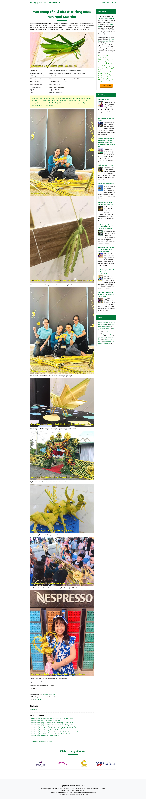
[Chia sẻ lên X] (38, 700)
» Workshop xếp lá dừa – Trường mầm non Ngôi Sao (45, 720)
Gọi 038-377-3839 (104, 2)
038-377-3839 (107, 85)
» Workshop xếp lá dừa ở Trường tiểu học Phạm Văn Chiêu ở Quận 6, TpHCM (52, 724)
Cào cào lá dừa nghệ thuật (106, 183)
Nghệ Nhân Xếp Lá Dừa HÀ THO (47, 2)
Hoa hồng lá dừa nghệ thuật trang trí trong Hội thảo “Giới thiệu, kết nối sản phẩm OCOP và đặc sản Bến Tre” (106, 142)
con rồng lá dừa (79, 100)
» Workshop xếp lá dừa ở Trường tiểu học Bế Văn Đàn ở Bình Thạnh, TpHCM (52, 722)
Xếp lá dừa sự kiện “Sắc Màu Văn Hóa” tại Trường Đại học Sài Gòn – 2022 (106, 271)
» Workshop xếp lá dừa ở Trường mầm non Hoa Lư (44, 730)
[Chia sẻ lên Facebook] (35, 700)
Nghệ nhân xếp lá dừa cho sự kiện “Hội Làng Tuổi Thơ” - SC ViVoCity (106, 294)
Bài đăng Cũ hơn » (46, 741)
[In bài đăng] (43, 700)
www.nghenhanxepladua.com (64, 792)
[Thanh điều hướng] (31, 2)
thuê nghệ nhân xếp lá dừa (106, 18)
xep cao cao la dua (103, 322)
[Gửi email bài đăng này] (40, 700)
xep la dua (109, 336)
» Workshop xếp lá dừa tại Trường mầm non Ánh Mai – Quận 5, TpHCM (50, 734)
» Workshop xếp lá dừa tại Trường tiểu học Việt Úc (44, 735)
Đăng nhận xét (34, 709)
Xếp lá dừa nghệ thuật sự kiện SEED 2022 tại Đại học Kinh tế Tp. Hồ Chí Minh (106, 226)
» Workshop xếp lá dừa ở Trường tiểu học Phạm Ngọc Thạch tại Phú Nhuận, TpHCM (54, 726)
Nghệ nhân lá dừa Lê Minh (105, 165)
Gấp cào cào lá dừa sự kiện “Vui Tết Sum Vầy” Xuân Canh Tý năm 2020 (106, 249)
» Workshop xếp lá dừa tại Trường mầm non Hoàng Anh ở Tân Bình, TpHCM (51, 718)
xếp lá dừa (61, 98)
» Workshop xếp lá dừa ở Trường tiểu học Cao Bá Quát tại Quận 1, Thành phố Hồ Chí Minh (56, 732)
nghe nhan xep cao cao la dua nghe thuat (106, 330)
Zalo (115, 2)
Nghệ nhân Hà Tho (103, 99)
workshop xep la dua (49, 694)
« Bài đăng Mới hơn (35, 741)
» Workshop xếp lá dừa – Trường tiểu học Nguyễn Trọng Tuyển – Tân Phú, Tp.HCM (53, 728)
